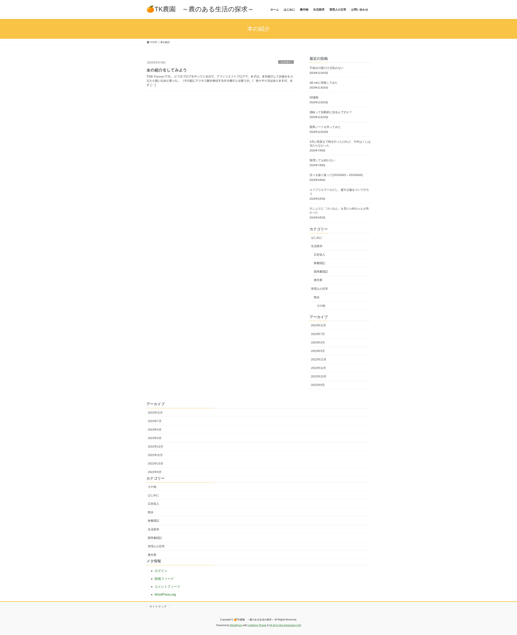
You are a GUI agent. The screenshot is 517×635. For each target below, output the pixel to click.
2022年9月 (318, 384)
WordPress (236, 625)
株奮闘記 (319, 263)
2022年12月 (318, 359)
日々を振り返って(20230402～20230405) (336, 175)
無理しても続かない (322, 160)
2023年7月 (318, 334)
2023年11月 (318, 325)
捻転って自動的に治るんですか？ (331, 112)
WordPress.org (165, 594)
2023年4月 (318, 342)
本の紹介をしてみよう (166, 70)
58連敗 (314, 97)
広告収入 (286, 62)
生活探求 (316, 246)
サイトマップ (157, 606)
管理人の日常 (319, 288)
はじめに (316, 237)
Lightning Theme (257, 625)
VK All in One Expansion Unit (285, 625)
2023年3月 (318, 351)
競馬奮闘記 (321, 271)
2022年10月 (318, 376)
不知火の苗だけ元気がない (327, 68)
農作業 (318, 280)
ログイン (160, 571)
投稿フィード (164, 578)
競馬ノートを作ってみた (325, 126)
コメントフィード (167, 586)
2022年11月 (318, 368)
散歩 (316, 297)
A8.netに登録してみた (324, 82)
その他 (321, 305)
